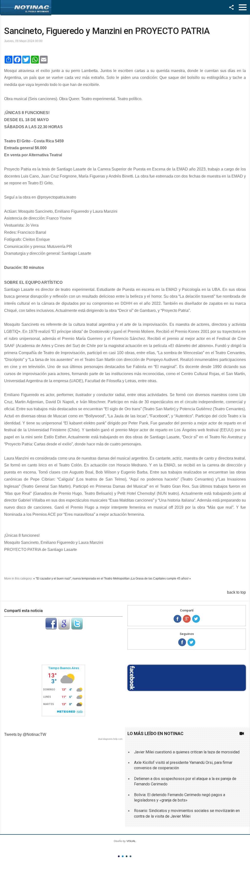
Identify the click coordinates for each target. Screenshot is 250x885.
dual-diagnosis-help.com (110, 739)
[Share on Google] (187, 619)
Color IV (130, 856)
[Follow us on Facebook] (182, 642)
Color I (119, 856)
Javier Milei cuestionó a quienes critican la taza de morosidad (187, 752)
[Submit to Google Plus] (64, 628)
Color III (126, 856)
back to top (236, 592)
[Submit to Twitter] (77, 628)
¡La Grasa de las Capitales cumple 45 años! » (160, 578)
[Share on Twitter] (196, 619)
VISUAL (131, 841)
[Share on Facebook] (177, 619)
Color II (123, 856)
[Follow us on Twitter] (191, 642)
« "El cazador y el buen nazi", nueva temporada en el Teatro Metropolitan (81, 578)
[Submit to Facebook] (51, 628)
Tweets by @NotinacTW (25, 734)
